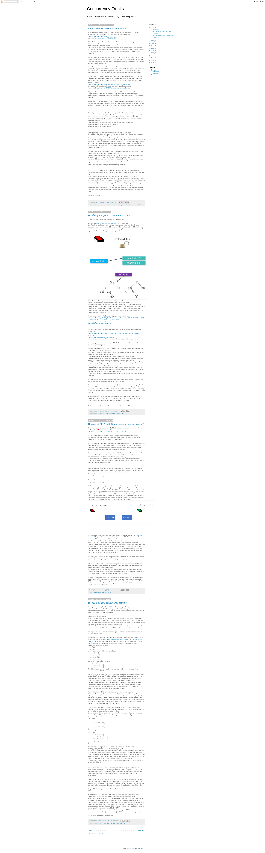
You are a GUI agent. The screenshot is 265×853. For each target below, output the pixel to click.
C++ (99, 205)
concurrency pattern (98, 823)
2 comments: (113, 202)
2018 (152, 50)
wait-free (139, 205)
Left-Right (100, 413)
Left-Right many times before (106, 223)
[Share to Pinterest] (128, 202)
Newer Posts (92, 830)
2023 (152, 41)
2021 (152, 43)
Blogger (140, 848)
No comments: (114, 411)
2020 (152, 45)
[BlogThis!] (122, 202)
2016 (152, 55)
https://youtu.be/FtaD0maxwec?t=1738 (99, 323)
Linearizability (96, 592)
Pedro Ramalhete (156, 70)
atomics (95, 205)
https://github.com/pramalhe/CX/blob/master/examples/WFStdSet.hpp (109, 84)
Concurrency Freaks (105, 8)
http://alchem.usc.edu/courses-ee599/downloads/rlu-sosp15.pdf (107, 432)
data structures (104, 205)
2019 (152, 48)
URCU (122, 413)
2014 (152, 60)
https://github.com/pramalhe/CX (97, 36)
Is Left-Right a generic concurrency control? (110, 215)
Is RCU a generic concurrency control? (107, 603)
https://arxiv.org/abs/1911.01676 (107, 38)
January (154, 29)
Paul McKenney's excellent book (117, 639)
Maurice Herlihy (117, 205)
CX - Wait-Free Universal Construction (107, 28)
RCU (104, 413)
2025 (152, 27)
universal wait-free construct (129, 205)
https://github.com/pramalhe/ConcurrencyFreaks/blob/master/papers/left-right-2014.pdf (114, 333)
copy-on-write (107, 823)
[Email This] (120, 202)
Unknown (155, 74)
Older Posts (141, 830)
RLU (104, 592)
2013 (152, 62)
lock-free (110, 205)
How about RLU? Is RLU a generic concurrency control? (116, 424)
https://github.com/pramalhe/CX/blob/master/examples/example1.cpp (109, 88)
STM (107, 592)
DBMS (113, 823)
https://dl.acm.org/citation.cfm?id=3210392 (101, 337)
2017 (152, 53)
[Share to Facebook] (126, 202)
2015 (152, 57)
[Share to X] (124, 202)
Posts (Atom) (99, 833)
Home (117, 830)
